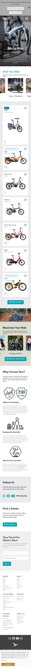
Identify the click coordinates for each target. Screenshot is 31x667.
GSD (4, 578)
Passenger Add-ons (8, 596)
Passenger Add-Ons (15, 353)
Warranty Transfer (7, 624)
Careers (19, 623)
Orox (4, 584)
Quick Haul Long (7, 587)
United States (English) (15, 8)
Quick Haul (6, 586)
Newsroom (20, 616)
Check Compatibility (8, 627)
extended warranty (19, 465)
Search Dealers (10, 524)
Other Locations (15, 12)
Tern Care (5, 618)
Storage (5, 605)
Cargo (4, 600)
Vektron (5, 589)
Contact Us (6, 629)
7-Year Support (22, 466)
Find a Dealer (20, 596)
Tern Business (20, 621)
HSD (4, 580)
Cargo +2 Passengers (15, 96)
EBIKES (5, 576)
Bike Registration (7, 622)
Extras (4, 609)
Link (18, 582)
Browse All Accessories (15, 359)
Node (18, 584)
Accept (8, 664)
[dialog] (15, 659)
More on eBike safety (11, 414)
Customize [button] (4, 660)
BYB (18, 578)
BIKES (19, 576)
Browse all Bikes (15, 302)
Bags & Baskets (7, 602)
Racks (4, 603)
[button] (26, 18)
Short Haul (20, 586)
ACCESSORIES (8, 594)
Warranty (5, 625)
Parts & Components (8, 607)
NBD (4, 582)
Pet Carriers (6, 598)
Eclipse (19, 580)
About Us (21, 614)
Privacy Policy (21, 657)
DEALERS (20, 594)
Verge (18, 587)
